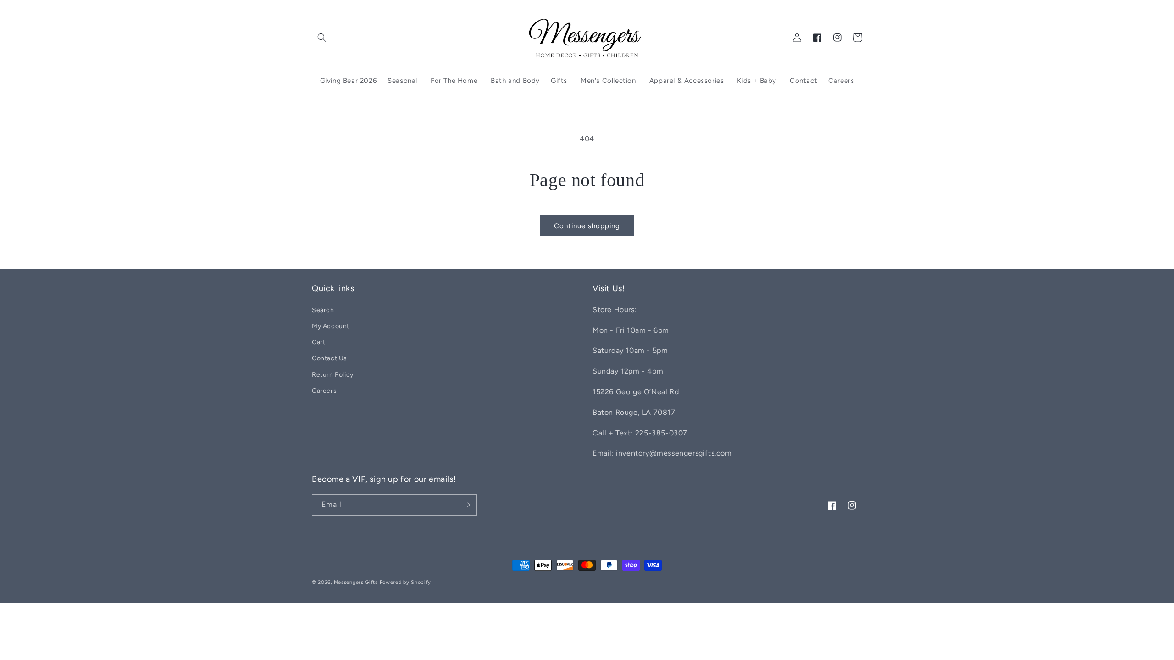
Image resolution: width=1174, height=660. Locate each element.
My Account (330, 326)
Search (323, 310)
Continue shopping (587, 226)
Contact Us (329, 358)
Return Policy (333, 375)
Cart (318, 342)
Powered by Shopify (406, 582)
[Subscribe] (466, 505)
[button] (322, 38)
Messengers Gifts (356, 582)
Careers (324, 391)
